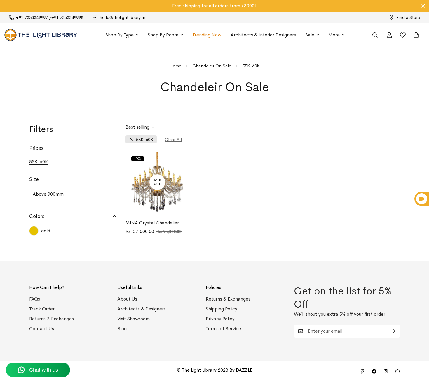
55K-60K (144, 139)
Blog (122, 329)
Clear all (173, 139)
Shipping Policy (221, 309)
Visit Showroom (133, 319)
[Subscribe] (393, 331)
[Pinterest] (362, 371)
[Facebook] (374, 371)
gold (45, 231)
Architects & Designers (141, 309)
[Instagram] (385, 371)
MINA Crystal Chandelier (152, 223)
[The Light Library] (40, 35)
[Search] (375, 35)
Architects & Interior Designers (263, 35)
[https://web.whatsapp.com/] (397, 371)
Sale (309, 35)
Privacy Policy (220, 319)
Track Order (42, 309)
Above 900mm (48, 194)
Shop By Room (163, 35)
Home (175, 65)
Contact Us (41, 329)
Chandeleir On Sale (212, 65)
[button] (416, 35)
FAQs (34, 299)
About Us (127, 299)
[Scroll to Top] (417, 351)
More (334, 35)
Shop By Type (119, 35)
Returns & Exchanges (51, 319)
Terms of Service (223, 329)
